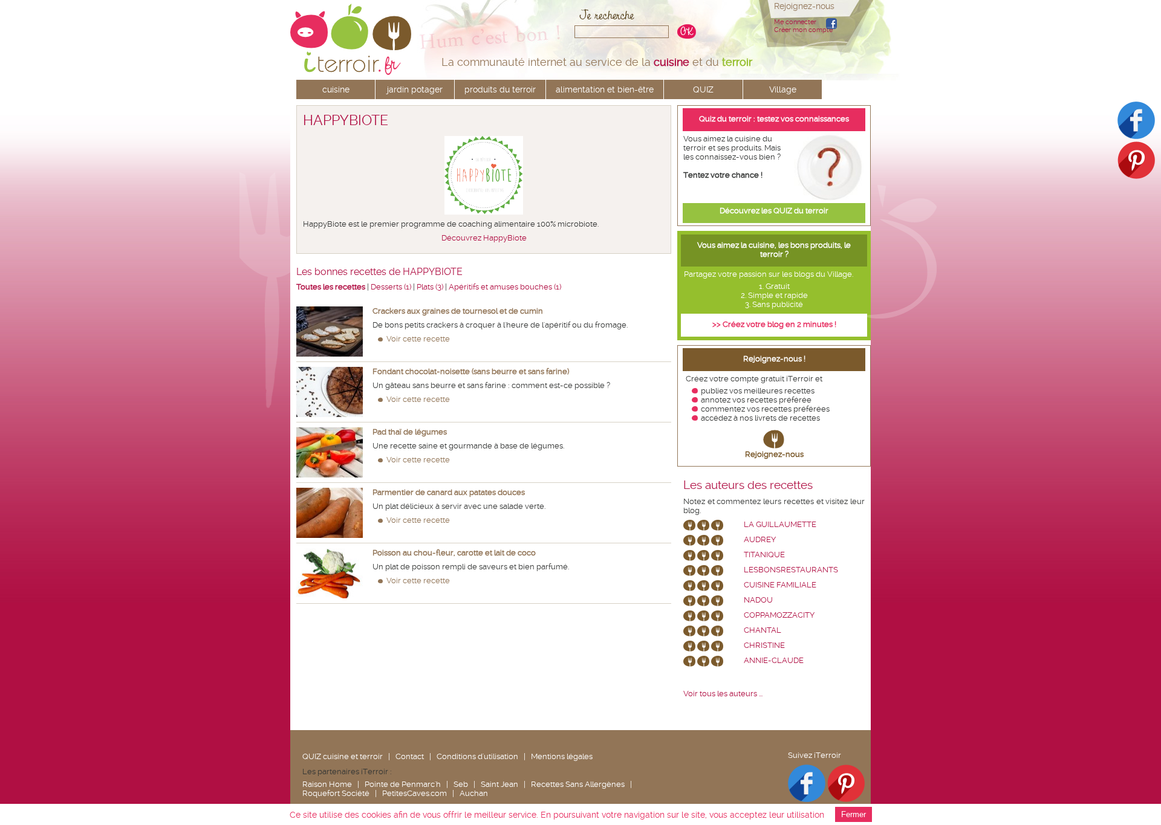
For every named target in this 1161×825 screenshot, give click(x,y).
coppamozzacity (779, 615)
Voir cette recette (418, 338)
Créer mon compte (803, 30)
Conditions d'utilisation (477, 756)
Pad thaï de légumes (409, 431)
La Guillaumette (780, 524)
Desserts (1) (391, 286)
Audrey (760, 539)
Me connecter (795, 22)
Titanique (764, 554)
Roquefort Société (335, 793)
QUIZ (703, 89)
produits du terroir (500, 89)
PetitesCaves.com (414, 793)
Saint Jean (499, 784)
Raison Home (327, 784)
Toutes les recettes (330, 286)
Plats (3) (430, 286)
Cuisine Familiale (780, 584)
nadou (758, 599)
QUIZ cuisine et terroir (342, 756)
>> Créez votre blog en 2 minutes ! (774, 324)
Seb (461, 784)
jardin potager (415, 89)
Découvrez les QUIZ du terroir (774, 210)
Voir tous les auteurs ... (723, 693)
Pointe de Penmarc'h (403, 784)
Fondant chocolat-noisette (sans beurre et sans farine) (470, 371)
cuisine (336, 89)
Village (782, 89)
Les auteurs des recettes (748, 485)
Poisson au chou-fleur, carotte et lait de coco (454, 552)
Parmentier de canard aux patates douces (448, 492)
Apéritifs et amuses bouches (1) (505, 286)
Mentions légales (562, 756)
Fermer (853, 814)
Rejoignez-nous (774, 454)
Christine (764, 645)
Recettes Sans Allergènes (578, 784)
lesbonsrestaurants (791, 569)
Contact (409, 756)
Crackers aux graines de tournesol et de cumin (457, 310)
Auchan (474, 793)
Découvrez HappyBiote (484, 237)
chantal (762, 630)
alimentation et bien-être (605, 89)
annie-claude (774, 660)
